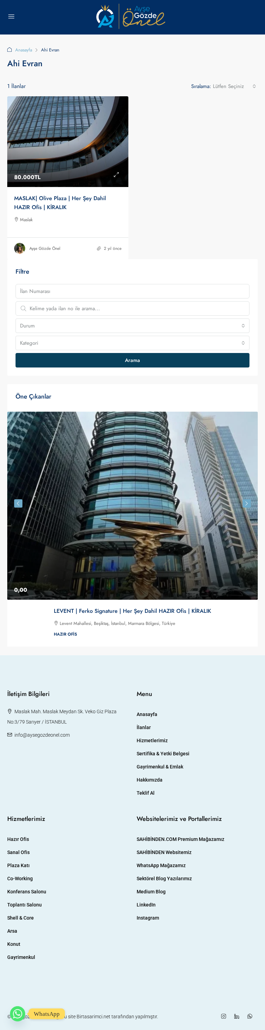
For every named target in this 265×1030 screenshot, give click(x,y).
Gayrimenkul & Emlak (160, 766)
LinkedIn (146, 905)
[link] (67, 141)
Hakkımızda (150, 780)
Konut (13, 944)
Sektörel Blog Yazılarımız (164, 878)
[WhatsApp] (251, 1016)
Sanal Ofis (18, 852)
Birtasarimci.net (93, 1016)
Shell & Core (20, 918)
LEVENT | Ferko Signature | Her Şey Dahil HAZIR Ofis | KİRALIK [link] (132, 611)
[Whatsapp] (17, 1013)
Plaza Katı (18, 865)
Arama (132, 360)
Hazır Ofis (18, 839)
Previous (18, 503)
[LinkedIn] (238, 1016)
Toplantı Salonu (24, 905)
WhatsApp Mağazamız (161, 865)
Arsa (12, 931)
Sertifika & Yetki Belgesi (163, 753)
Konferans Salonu (26, 891)
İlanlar (144, 727)
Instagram (148, 918)
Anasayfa (23, 50)
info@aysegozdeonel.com (42, 735)
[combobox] (234, 86)
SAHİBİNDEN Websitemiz (164, 852)
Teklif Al (146, 793)
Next (247, 503)
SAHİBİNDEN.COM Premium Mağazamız (180, 839)
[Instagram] (225, 1016)
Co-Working (20, 878)
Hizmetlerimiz (152, 740)
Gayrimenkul (21, 957)
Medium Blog (151, 891)
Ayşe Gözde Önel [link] (44, 248)
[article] (132, 529)
